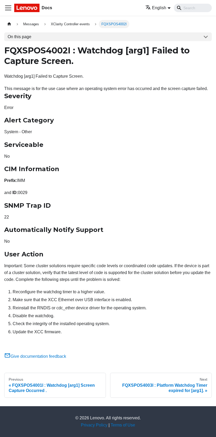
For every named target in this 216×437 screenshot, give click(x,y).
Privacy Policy (94, 425)
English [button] (159, 8)
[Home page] (9, 24)
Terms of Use (123, 425)
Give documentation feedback (38, 356)
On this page (19, 36)
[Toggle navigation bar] (8, 8)
